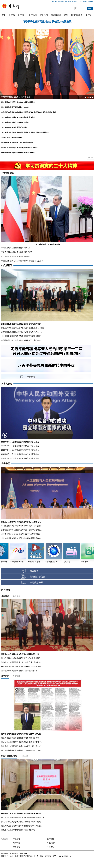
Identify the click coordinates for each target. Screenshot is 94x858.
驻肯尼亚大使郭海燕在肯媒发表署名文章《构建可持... (21, 742)
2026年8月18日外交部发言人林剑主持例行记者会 (20, 458)
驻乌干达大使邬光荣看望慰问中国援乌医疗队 (18, 830)
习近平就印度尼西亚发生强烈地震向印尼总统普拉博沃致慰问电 (25, 132)
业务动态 (5, 463)
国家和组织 (56, 15)
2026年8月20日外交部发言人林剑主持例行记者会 (20, 450)
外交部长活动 (7, 173)
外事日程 (31, 376)
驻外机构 (44, 15)
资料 (66, 15)
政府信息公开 (77, 15)
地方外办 (16, 843)
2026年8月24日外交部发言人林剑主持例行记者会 (20, 442)
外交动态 (33, 15)
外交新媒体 (51, 843)
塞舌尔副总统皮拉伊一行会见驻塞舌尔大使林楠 (19, 671)
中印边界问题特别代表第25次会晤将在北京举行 (19, 147)
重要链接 (16, 847)
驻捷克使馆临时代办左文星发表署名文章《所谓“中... (21, 738)
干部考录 (50, 847)
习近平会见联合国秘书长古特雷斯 (16, 97)
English (54, 1)
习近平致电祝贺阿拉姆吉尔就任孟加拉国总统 (18, 102)
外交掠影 (17, 676)
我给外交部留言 (37, 576)
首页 (4, 15)
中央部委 (16, 839)
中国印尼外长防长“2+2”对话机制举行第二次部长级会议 (22, 261)
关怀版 (90, 1)
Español (68, 1)
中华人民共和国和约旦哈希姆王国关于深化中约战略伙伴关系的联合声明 (28, 112)
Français (61, 1)
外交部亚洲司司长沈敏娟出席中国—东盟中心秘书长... (21, 530)
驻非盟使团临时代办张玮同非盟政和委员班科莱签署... (21, 666)
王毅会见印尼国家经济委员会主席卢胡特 (16, 252)
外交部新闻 (6, 265)
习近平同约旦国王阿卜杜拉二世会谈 (47, 21)
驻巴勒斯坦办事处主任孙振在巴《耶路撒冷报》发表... (21, 750)
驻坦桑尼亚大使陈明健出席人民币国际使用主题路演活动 (22, 817)
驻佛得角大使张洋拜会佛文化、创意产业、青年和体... (21, 662)
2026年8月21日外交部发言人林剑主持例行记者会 (20, 446)
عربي (80, 1)
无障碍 (85, 1)
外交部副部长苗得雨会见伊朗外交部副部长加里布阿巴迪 (22, 328)
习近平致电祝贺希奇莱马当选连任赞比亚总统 (18, 117)
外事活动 (5, 596)
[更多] (90, 157)
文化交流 (24, 756)
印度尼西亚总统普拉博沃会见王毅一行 (15, 256)
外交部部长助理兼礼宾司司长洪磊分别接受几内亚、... (21, 332)
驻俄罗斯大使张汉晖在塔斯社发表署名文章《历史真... (21, 746)
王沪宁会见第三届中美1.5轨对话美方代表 (17, 142)
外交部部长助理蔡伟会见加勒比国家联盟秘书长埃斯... (21, 336)
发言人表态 (6, 383)
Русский (74, 1)
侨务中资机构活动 (9, 756)
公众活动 (17, 596)
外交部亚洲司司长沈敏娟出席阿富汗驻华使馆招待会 (21, 534)
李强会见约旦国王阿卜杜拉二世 (13, 137)
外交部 (12, 15)
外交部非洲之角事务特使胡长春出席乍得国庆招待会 (21, 538)
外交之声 (5, 676)
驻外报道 (5, 590)
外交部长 (22, 15)
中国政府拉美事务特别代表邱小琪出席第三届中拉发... (21, 526)
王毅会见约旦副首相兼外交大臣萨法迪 (15, 248)
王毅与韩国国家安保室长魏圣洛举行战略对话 (18, 153)
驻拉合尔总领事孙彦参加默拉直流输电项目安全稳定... (21, 822)
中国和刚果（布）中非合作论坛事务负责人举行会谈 (21, 340)
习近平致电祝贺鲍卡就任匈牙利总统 (15, 122)
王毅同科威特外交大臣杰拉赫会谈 (47, 244)
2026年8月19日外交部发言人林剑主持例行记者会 (20, 454)
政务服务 (34, 571)
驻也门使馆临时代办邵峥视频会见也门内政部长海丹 (21, 658)
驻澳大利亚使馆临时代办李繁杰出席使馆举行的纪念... (21, 826)
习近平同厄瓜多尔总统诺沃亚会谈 (14, 127)
